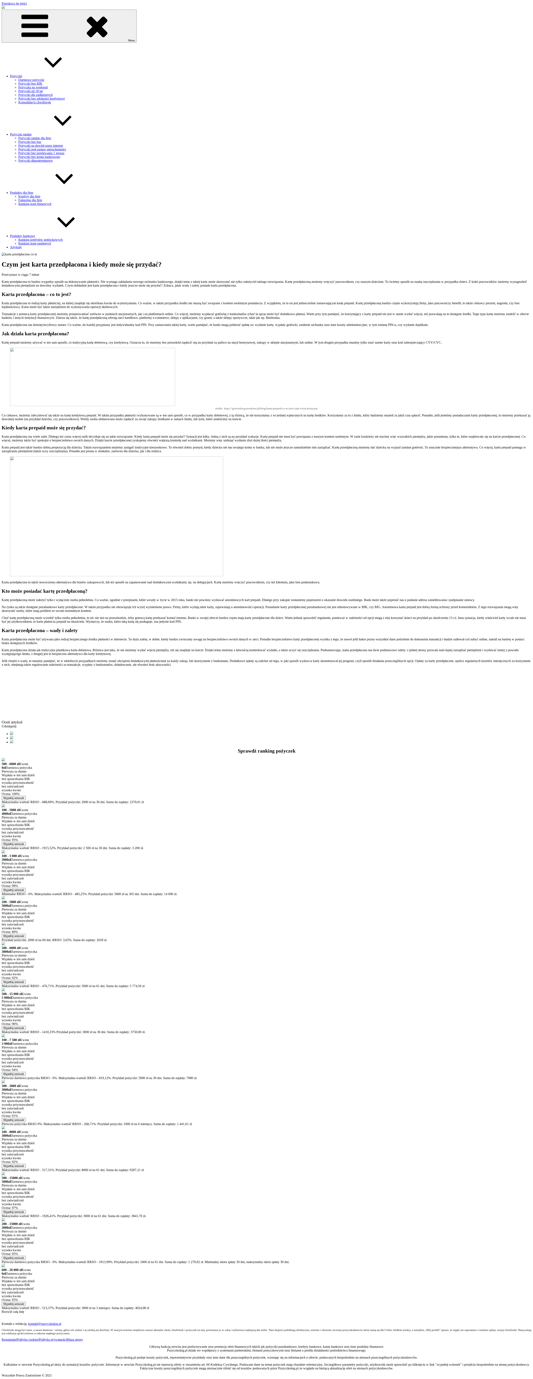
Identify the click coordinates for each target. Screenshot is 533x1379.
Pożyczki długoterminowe (35, 160)
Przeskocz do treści (14, 3)
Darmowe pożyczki (31, 80)
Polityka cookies (27, 1339)
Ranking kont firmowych (34, 204)
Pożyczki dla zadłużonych (35, 95)
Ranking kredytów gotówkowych (40, 239)
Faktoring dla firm (30, 200)
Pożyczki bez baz (29, 142)
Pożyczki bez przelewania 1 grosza (41, 153)
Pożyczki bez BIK (30, 83)
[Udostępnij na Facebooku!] (11, 733)
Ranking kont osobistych (34, 243)
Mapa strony (75, 1339)
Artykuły (16, 247)
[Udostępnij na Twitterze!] (11, 738)
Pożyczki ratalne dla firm (34, 138)
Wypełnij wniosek (13, 798)
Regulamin (9, 1339)
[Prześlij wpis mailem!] (11, 742)
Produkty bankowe (22, 236)
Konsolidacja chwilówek (34, 102)
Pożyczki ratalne (21, 134)
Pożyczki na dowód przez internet (40, 145)
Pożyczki (16, 76)
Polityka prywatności (53, 1339)
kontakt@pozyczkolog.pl (44, 1324)
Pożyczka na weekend (33, 87)
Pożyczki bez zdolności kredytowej (41, 98)
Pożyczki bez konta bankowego (39, 157)
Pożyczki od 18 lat (30, 91)
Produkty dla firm (21, 192)
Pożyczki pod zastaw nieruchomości (42, 149)
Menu (131, 40)
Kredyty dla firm (29, 196)
